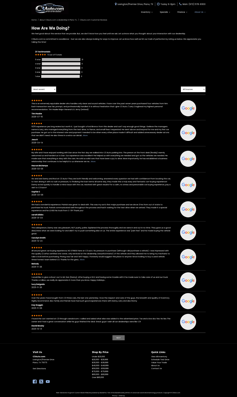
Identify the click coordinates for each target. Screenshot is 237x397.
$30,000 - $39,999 (100, 362)
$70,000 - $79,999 (100, 371)
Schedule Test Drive (160, 359)
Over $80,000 (98, 377)
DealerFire (103, 393)
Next (118, 337)
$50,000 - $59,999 (100, 368)
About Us (199, 12)
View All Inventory (159, 356)
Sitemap (122, 396)
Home (34, 20)
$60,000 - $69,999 (100, 374)
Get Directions (39, 368)
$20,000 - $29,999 (100, 359)
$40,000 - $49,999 (100, 365)
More (85, 135)
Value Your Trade (159, 362)
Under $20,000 (98, 356)
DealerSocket (119, 393)
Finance (181, 12)
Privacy (114, 396)
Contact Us (156, 368)
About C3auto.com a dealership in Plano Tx (58, 20)
